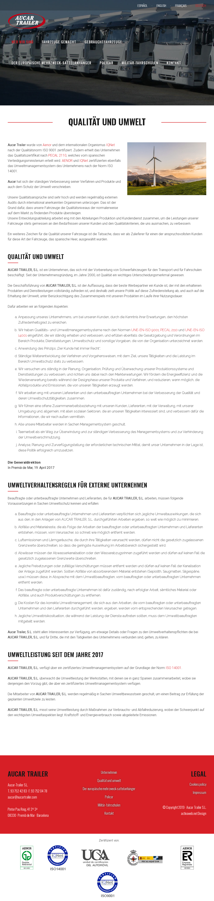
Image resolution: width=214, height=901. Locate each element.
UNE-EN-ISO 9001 (145, 330)
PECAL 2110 (57, 155)
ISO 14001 (173, 668)
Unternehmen (109, 772)
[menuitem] (144, 5)
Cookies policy (198, 784)
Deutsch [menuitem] (200, 5)
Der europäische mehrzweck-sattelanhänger (109, 788)
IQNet (110, 145)
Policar (109, 797)
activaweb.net (189, 813)
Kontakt (108, 813)
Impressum (199, 792)
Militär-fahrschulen (109, 805)
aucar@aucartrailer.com (22, 797)
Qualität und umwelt (109, 780)
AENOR (67, 161)
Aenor (47, 145)
